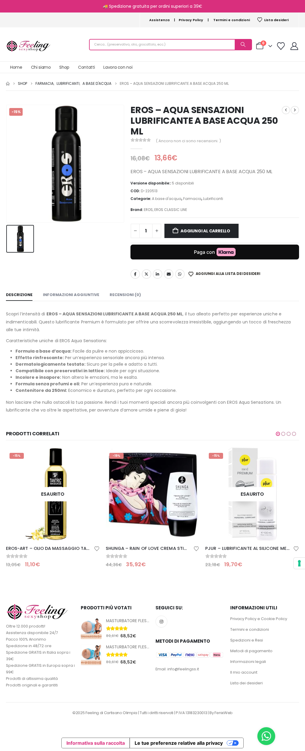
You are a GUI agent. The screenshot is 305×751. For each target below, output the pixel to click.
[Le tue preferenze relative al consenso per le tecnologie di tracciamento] (299, 563)
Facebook (135, 274)
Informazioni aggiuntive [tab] (71, 295)
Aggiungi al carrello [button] (189, 457)
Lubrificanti (213, 198)
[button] (278, 433)
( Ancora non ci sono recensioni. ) (188, 141)
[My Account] (294, 46)
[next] (295, 110)
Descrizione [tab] (19, 295)
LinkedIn (157, 274)
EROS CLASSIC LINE (170, 209)
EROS (148, 209)
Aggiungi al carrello (205, 231)
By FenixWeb (220, 713)
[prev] (286, 110)
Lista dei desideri (246, 683)
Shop (64, 67)
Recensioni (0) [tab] (125, 295)
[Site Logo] (28, 46)
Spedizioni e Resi (246, 640)
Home (16, 67)
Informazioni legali (248, 661)
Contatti (86, 67)
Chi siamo (41, 67)
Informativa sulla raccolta (95, 743)
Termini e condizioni (231, 20)
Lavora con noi (117, 67)
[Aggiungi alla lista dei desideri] (97, 548)
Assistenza (159, 20)
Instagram (161, 622)
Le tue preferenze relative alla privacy (179, 743)
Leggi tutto (90, 457)
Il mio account (243, 672)
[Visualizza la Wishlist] (281, 46)
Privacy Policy (191, 20)
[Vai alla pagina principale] (8, 83)
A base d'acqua (166, 198)
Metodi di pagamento (251, 651)
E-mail (168, 274)
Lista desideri (276, 20)
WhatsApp (180, 274)
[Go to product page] (91, 628)
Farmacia (192, 198)
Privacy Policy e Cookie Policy (258, 619)
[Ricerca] (243, 45)
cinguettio (146, 274)
